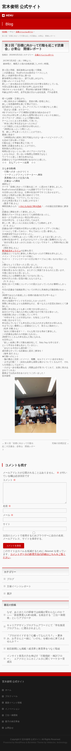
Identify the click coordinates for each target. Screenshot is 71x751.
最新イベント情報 (13, 702)
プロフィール (11, 696)
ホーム (8, 690)
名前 (7, 506)
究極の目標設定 (60, 443)
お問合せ (9, 728)
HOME (4, 32)
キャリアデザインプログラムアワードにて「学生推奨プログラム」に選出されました (36, 627)
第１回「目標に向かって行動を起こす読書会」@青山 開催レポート (18, 446)
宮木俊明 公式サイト (21, 6)
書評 (9, 593)
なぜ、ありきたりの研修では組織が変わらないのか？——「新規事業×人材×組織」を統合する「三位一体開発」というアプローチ (36, 615)
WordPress (20, 742)
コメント (9, 480)
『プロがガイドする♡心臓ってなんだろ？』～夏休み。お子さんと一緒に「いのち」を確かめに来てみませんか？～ (36, 638)
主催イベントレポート (24, 32)
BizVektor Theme (36, 742)
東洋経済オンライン (11, 251)
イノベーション (12, 709)
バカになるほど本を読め (30, 206)
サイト (6, 524)
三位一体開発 (11, 715)
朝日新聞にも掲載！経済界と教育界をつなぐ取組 (33, 648)
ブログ (10, 579)
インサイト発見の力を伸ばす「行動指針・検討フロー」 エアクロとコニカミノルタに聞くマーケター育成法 (36, 658)
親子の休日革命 (12, 721)
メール (8, 515)
